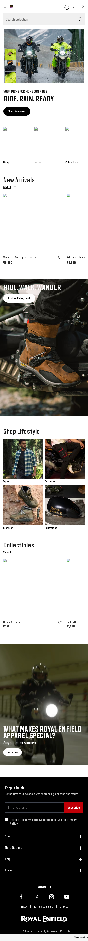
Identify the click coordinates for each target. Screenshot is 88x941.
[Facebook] (21, 896)
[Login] (83, 7)
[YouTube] (66, 896)
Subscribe (73, 807)
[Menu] (5, 7)
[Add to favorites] (60, 257)
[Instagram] (51, 896)
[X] (36, 896)
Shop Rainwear (16, 111)
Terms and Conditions (39, 819)
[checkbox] (6, 819)
